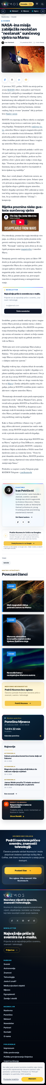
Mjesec (24, 11)
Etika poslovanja (11, 1052)
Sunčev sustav (11, 113)
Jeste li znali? (10, 981)
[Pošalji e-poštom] (26, 79)
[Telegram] (28, 920)
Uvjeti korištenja (11, 1061)
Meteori (13, 11)
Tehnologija (9, 977)
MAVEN (11, 89)
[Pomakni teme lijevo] (3, 11)
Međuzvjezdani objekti (14, 986)
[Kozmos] (9, 4)
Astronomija (9, 968)
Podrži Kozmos (21, 703)
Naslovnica (5, 17)
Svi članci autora (22, 517)
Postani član (21, 870)
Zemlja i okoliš (10, 998)
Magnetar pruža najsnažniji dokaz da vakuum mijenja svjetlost (20, 770)
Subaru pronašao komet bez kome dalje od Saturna (22, 757)
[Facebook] (18, 522)
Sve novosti (9, 794)
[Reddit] (34, 920)
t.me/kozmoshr (26, 472)
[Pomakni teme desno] (42, 11)
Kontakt (7, 1032)
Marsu (10, 383)
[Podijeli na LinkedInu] (19, 80)
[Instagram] (28, 522)
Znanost (8, 973)
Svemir (13, 17)
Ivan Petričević (25, 490)
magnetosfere (26, 249)
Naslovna (8, 1010)
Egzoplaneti (36, 11)
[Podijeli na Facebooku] (5, 80)
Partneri (7, 1027)
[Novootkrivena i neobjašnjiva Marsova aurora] (23, 664)
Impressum (9, 1048)
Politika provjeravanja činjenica (18, 1057)
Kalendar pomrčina (23, 735)
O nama (7, 1036)
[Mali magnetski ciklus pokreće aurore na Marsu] (23, 596)
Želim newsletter (23, 311)
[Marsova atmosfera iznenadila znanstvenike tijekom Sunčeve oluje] (23, 630)
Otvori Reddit (16, 816)
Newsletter (9, 1023)
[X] (23, 522)
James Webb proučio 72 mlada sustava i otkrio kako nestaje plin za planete (22, 783)
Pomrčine (8, 1015)
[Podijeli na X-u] (12, 80)
